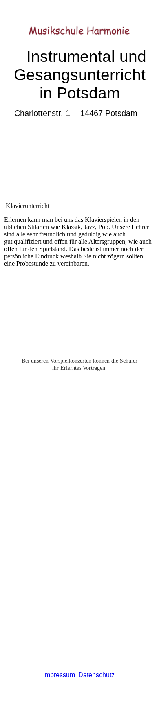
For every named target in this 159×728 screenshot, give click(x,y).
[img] (80, 23)
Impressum (59, 674)
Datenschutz (96, 674)
